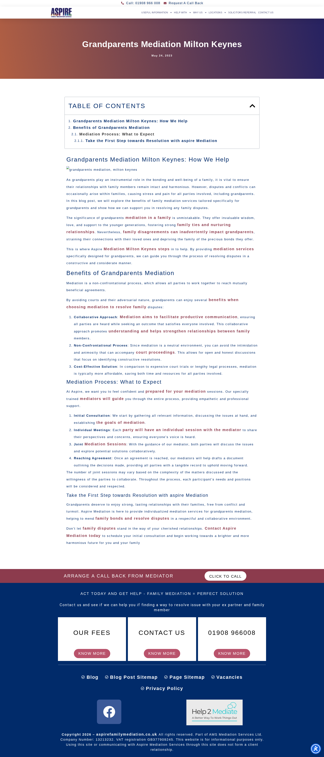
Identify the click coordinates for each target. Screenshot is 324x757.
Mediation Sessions (105, 444)
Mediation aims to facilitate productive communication (179, 317)
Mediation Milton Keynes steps (137, 249)
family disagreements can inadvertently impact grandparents (188, 232)
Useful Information (154, 12)
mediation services (233, 249)
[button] (252, 106)
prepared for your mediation (176, 391)
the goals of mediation (120, 422)
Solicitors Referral (242, 12)
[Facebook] (109, 712)
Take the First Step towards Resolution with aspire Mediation (151, 141)
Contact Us (266, 12)
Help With (180, 12)
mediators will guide (102, 399)
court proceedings (155, 352)
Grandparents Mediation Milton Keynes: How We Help (130, 121)
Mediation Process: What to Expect (116, 134)
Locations (215, 12)
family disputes (99, 528)
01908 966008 (232, 632)
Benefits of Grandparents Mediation (111, 128)
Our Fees (92, 632)
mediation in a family (148, 218)
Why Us (198, 12)
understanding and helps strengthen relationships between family (179, 331)
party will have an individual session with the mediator (182, 430)
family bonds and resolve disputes (132, 518)
